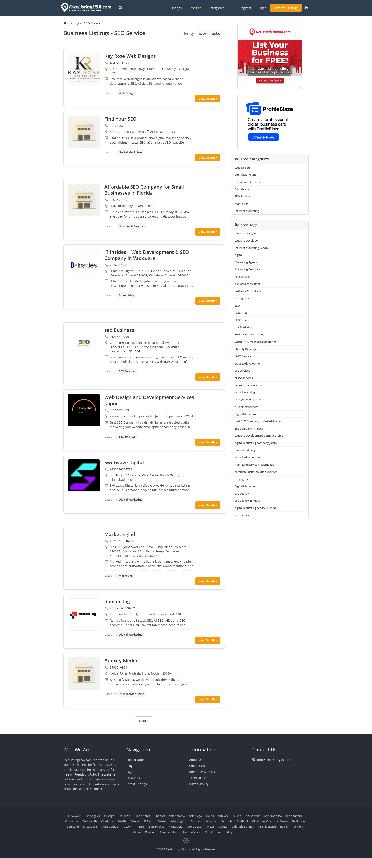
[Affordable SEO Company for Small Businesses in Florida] (84, 200)
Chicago (109, 816)
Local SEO (241, 313)
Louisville (73, 827)
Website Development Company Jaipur (259, 436)
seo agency (242, 298)
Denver (135, 821)
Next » (144, 721)
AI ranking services (246, 407)
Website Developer (247, 240)
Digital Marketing (130, 152)
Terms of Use (198, 778)
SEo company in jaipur (249, 428)
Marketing (126, 575)
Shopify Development (249, 349)
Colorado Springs (243, 827)
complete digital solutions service (256, 472)
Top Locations (136, 760)
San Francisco (273, 816)
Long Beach (195, 827)
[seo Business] (84, 343)
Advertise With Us (202, 772)
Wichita (195, 832)
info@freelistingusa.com (274, 760)
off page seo (242, 479)
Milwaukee (90, 827)
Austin (237, 816)
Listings (176, 8)
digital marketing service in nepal (255, 508)
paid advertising (245, 450)
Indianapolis (294, 816)
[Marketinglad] (84, 547)
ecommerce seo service (249, 385)
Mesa (210, 827)
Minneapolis (168, 832)
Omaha (298, 827)
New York (74, 816)
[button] (307, 8)
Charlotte (107, 821)
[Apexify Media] (84, 673)
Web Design (126, 93)
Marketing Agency (246, 262)
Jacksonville (252, 816)
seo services (242, 370)
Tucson (127, 827)
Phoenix (159, 816)
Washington (178, 821)
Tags (129, 772)
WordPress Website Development (256, 342)
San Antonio (177, 816)
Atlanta (222, 827)
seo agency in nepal (247, 501)
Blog (129, 766)
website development (248, 363)
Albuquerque (109, 827)
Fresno (140, 827)
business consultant (247, 284)
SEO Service (242, 277)
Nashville (226, 821)
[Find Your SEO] (84, 132)
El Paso (148, 821)
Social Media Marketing (249, 334)
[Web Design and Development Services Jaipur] (84, 410)
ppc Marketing (244, 327)
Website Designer (246, 233)
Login (262, 8)
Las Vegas (281, 821)
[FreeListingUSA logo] (86, 7)
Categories (216, 8)
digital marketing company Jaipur (256, 443)
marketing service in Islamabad (254, 465)
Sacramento (156, 827)
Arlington (231, 832)
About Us (195, 760)
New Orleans (213, 832)
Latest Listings (136, 784)
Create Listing (286, 8)
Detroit (162, 821)
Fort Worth (90, 821)
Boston (195, 821)
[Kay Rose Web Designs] (84, 69)
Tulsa (183, 832)
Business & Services (132, 226)
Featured (195, 8)
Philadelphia (142, 816)
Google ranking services (250, 399)
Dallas (210, 816)
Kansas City (176, 827)
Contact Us (197, 766)
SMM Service (243, 356)
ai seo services (244, 378)
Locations (133, 778)
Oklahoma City (261, 821)
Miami (137, 832)
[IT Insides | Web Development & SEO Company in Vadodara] (84, 265)
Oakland (150, 832)
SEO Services (127, 371)
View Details (207, 99)
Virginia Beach (267, 827)
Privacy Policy (198, 784)
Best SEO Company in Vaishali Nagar (258, 421)
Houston (124, 816)
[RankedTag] (84, 614)
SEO (237, 305)
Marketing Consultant (249, 269)
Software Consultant (248, 291)
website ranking (245, 392)
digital (238, 255)
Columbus (71, 821)
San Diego (195, 816)
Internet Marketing (131, 694)
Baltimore (298, 821)
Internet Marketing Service (252, 248)
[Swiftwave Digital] (84, 475)
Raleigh (284, 827)
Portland (242, 821)
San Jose (223, 816)
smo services (243, 515)
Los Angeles (92, 816)
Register (245, 8)
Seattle (122, 821)
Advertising (126, 295)
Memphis (210, 821)
